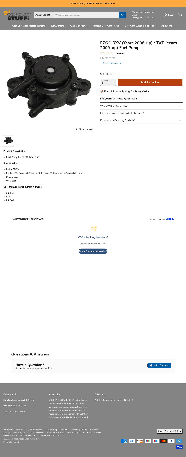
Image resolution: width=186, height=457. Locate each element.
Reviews (19, 430)
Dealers (74, 430)
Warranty (94, 430)
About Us (166, 25)
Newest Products (10, 435)
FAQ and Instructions (34, 430)
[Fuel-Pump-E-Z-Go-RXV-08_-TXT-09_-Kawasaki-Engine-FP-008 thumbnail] (8, 140)
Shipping (6, 432)
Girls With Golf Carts (75, 432)
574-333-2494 (146, 12)
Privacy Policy (19, 432)
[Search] (122, 15)
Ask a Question (161, 365)
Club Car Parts (78, 25)
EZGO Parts (58, 25)
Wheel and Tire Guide (55, 432)
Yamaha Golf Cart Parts (106, 25)
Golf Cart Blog (51, 430)
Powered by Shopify (11, 442)
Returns (84, 430)
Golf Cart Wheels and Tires (140, 25)
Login (171, 14)
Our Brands (8, 430)
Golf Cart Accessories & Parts (29, 25)
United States (168, 431)
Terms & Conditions (36, 432)
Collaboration (25, 435)
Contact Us (64, 430)
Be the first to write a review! (93, 251)
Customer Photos (94, 432)
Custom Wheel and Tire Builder (47, 435)
